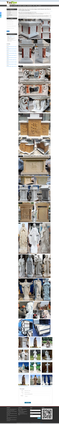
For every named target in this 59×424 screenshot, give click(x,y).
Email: (22, 409)
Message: (31, 414)
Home (8, 5)
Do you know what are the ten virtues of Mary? (12, 46)
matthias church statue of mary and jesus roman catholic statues (12, 57)
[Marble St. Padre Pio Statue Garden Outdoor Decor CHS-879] (35, 367)
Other (33, 5)
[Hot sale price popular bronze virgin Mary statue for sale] (35, 342)
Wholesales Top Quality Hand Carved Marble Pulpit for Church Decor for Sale (24, 348)
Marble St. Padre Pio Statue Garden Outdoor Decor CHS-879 (35, 373)
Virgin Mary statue (29, 5)
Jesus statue (24, 5)
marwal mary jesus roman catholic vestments (12, 55)
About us (11, 5)
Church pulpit (19, 5)
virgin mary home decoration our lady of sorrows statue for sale (12, 53)
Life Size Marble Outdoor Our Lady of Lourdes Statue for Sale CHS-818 (24, 373)
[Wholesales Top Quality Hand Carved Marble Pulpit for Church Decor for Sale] (23, 342)
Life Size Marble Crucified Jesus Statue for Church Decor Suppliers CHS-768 (47, 373)
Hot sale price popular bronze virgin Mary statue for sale (35, 348)
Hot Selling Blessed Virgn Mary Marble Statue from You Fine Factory (12, 48)
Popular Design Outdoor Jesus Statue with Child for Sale (47, 348)
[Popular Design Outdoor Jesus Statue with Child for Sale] (47, 342)
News (36, 5)
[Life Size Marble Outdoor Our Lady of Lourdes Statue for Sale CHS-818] (23, 367)
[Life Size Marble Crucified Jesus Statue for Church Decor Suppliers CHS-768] (47, 367)
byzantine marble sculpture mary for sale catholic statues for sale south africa (12, 66)
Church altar (15, 5)
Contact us (39, 5)
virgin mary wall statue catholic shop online (12, 59)
